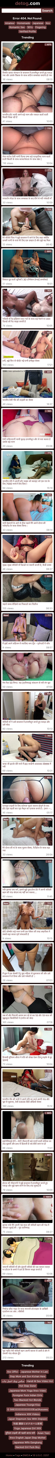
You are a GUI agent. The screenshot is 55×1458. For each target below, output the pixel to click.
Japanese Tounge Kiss (27, 1404)
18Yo (30, 27)
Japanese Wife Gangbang (27, 1442)
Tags (18, 1455)
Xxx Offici (12, 1371)
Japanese (38, 23)
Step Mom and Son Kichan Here (27, 1376)
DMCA (26, 1455)
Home (9, 1455)
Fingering (40, 27)
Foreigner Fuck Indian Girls (27, 1395)
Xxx (48, 23)
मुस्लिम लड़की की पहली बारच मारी (20, 1433)
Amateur (10, 23)
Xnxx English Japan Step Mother (28, 1437)
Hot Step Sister (27, 1385)
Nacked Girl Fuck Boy (28, 1447)
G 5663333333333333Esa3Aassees (27, 1409)
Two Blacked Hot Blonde (27, 1399)
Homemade (23, 23)
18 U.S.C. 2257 (40, 1455)
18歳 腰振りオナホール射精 (27, 1423)
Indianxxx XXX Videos (28, 1414)
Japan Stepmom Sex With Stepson (27, 1418)
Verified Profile (27, 31)
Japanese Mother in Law (34, 1371)
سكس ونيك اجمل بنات (13, 1381)
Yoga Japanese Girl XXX (27, 1428)
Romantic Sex (17, 27)
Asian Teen (44, 1433)
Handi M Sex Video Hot (40, 1381)
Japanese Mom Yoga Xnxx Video (27, 1390)
